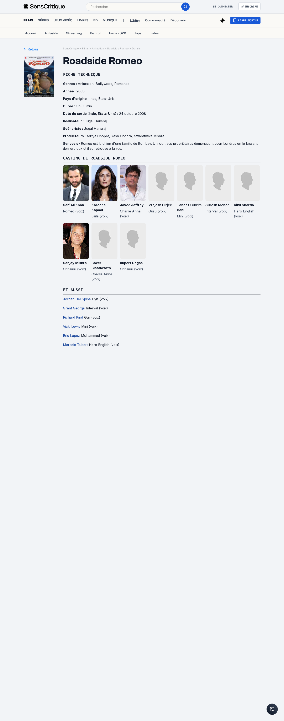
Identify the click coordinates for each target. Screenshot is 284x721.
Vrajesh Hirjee (160, 205)
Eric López (71, 336)
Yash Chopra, (122, 136)
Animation (98, 48)
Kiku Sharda (244, 205)
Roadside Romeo (118, 48)
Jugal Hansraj (96, 121)
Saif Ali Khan (73, 205)
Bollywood (104, 84)
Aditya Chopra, (98, 136)
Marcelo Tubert (75, 345)
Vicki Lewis (71, 326)
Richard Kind (73, 317)
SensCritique (71, 48)
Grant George (74, 308)
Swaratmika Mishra (149, 136)
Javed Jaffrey (132, 205)
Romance (121, 84)
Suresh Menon (217, 205)
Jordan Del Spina (77, 299)
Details (136, 48)
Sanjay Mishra (75, 263)
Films (85, 48)
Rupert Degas (131, 263)
